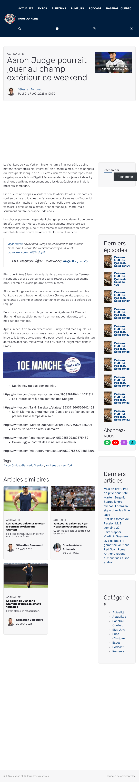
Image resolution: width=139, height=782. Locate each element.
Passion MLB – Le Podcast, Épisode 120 (120, 278)
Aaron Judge (11, 465)
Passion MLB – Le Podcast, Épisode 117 (122, 330)
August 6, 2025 (75, 261)
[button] (19, 29)
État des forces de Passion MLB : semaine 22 (116, 523)
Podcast (95, 8)
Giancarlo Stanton (32, 465)
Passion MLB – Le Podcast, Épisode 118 (122, 313)
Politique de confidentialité (121, 776)
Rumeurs (77, 8)
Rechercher (111, 170)
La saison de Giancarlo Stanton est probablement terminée (23, 603)
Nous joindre (28, 18)
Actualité (25, 8)
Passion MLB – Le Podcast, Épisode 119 (122, 296)
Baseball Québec (118, 8)
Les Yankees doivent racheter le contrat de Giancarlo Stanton (25, 526)
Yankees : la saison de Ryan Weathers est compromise (70, 525)
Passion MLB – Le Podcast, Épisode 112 (122, 415)
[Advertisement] (69, 132)
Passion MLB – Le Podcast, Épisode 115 (122, 364)
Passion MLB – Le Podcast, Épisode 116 (122, 347)
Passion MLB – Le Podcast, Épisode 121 (122, 261)
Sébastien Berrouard (30, 89)
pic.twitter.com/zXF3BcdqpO (26, 252)
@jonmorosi (15, 243)
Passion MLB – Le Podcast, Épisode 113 (122, 398)
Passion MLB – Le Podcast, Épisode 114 (122, 381)
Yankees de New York (59, 465)
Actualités (119, 616)
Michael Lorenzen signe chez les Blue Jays (117, 510)
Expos (42, 8)
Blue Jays (59, 8)
